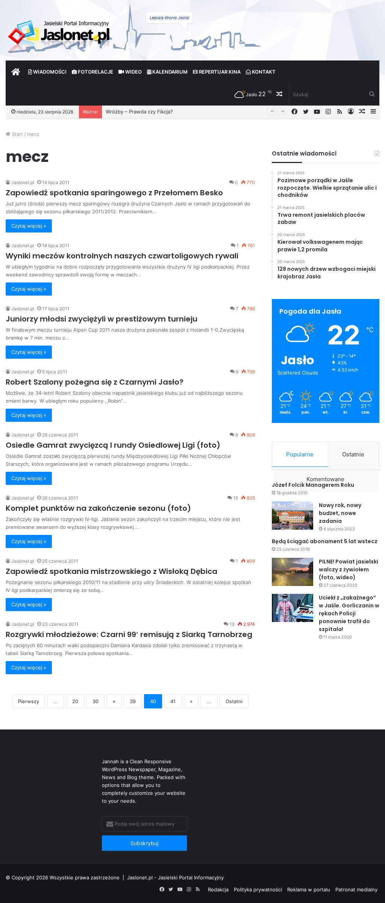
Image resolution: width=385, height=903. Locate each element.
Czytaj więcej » (28, 226)
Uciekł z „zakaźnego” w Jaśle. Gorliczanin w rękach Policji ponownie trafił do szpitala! (349, 613)
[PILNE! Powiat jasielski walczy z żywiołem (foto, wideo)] (292, 572)
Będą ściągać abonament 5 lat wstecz (324, 541)
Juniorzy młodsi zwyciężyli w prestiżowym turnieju (101, 319)
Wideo (133, 72)
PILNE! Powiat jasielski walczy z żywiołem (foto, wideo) (348, 569)
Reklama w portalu (308, 889)
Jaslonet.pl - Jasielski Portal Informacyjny (175, 877)
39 (133, 701)
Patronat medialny (356, 889)
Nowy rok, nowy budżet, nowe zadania (340, 513)
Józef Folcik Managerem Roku (313, 485)
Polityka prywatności (258, 889)
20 (75, 701)
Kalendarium (169, 72)
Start (16, 134)
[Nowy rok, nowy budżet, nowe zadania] (292, 515)
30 (95, 701)
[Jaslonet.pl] (60, 34)
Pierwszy (28, 701)
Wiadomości (49, 72)
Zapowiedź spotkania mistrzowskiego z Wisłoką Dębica (111, 571)
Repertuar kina (219, 72)
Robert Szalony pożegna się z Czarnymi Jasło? (94, 382)
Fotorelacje (95, 72)
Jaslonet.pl (22, 182)
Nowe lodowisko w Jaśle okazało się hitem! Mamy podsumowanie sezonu (192, 112)
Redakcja (218, 889)
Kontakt (263, 72)
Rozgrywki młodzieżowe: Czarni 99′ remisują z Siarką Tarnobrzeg (129, 634)
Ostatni (234, 701)
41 (173, 701)
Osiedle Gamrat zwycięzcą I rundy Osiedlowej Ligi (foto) (113, 445)
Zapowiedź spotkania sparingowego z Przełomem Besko (114, 192)
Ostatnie (353, 454)
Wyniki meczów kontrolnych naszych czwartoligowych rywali (122, 256)
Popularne (300, 454)
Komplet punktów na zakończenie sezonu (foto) (98, 508)
